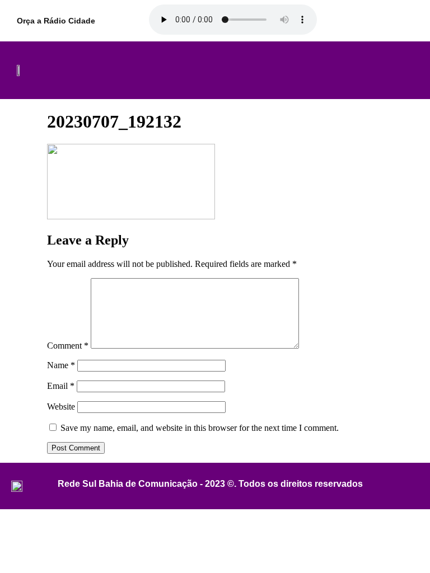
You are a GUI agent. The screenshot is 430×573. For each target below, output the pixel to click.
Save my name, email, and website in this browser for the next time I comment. (199, 428)
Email (60, 386)
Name (61, 365)
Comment (67, 345)
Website (61, 406)
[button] (214, 70)
